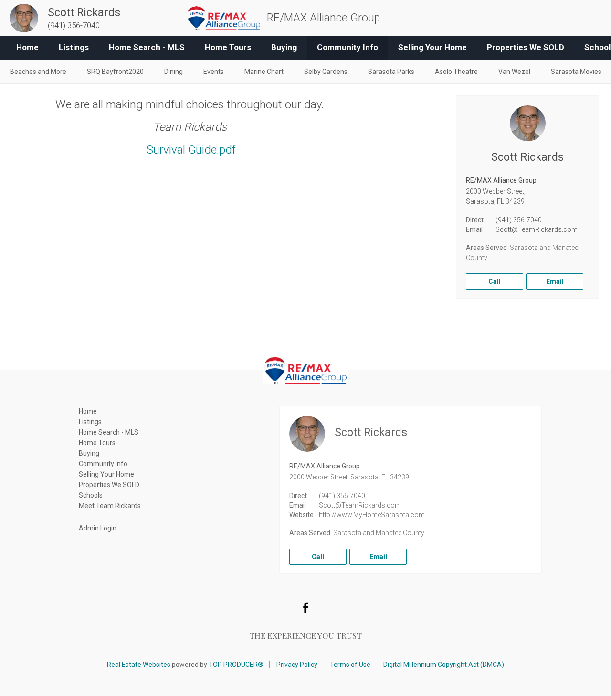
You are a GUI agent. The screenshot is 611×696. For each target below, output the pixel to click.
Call (494, 281)
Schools (91, 495)
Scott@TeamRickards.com (536, 229)
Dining (173, 71)
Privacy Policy (296, 664)
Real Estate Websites (138, 664)
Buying (284, 47)
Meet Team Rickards (110, 505)
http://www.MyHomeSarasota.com (372, 515)
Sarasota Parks (391, 71)
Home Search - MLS (147, 47)
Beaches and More (38, 71)
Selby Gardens (326, 71)
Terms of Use (350, 664)
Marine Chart (264, 71)
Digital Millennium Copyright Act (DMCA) (443, 664)
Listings (74, 47)
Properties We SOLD (525, 47)
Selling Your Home (432, 47)
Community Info (347, 47)
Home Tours (228, 47)
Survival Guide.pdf (191, 149)
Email (555, 281)
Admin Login (97, 528)
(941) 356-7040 (518, 220)
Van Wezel (514, 71)
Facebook (305, 607)
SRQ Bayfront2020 (115, 71)
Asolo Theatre (456, 71)
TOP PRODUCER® (236, 664)
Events (213, 71)
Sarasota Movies (576, 71)
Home (27, 47)
